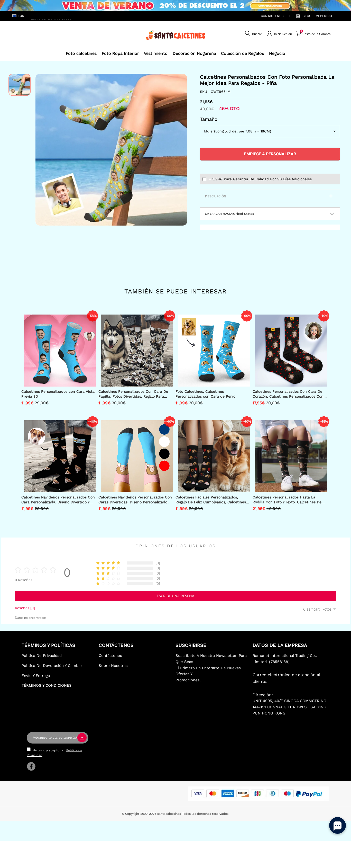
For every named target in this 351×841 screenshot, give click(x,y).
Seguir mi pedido (317, 16)
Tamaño (208, 119)
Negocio (277, 53)
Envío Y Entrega (36, 675)
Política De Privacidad (42, 655)
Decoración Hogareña (194, 53)
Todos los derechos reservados (205, 814)
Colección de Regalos (242, 53)
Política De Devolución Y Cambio (52, 665)
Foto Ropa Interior (120, 53)
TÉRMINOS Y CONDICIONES (47, 685)
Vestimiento (156, 53)
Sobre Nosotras (113, 665)
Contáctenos (272, 16)
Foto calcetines (81, 53)
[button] (43, 150)
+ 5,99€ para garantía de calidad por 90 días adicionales (260, 179)
